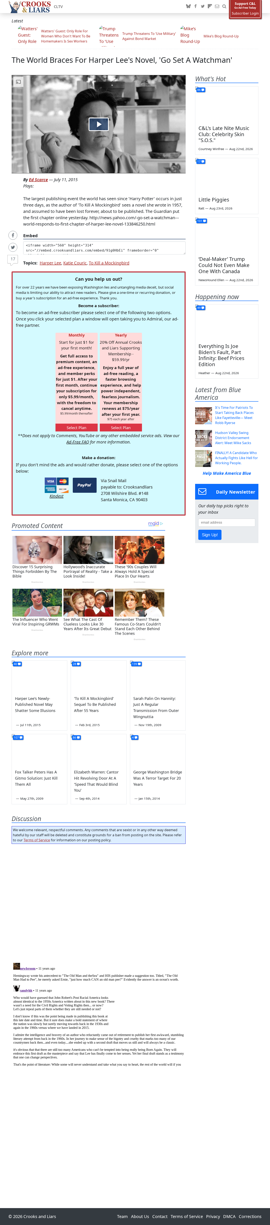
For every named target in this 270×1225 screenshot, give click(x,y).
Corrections (250, 1216)
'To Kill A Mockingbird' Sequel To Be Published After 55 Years (95, 704)
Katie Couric (75, 263)
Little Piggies (213, 199)
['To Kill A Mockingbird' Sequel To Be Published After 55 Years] (98, 676)
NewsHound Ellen (211, 280)
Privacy (213, 1216)
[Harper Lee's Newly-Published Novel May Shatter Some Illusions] (39, 676)
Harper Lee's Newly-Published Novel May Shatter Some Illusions (35, 704)
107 (16, 737)
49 (199, 308)
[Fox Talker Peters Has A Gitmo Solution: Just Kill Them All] (39, 749)
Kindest (56, 496)
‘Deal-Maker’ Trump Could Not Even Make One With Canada (224, 265)
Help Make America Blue (227, 473)
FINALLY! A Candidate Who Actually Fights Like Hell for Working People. (236, 457)
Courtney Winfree (211, 149)
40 (15, 664)
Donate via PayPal (85, 485)
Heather (204, 373)
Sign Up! (210, 534)
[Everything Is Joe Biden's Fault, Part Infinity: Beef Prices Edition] (226, 322)
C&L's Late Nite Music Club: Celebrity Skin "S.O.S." (223, 134)
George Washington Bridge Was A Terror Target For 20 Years (157, 778)
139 (134, 664)
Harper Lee (50, 263)
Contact (159, 1216)
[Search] (224, 6)
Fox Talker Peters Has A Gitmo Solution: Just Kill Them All (36, 778)
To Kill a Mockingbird (109, 263)
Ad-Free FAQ (77, 442)
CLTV (58, 6)
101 (199, 221)
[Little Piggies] (226, 176)
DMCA (229, 1216)
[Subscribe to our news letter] (217, 6)
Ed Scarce (38, 179)
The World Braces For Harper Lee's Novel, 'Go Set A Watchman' (122, 60)
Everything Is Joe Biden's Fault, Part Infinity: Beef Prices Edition (221, 355)
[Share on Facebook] (12, 235)
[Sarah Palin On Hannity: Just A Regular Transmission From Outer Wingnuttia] (157, 676)
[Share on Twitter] (12, 247)
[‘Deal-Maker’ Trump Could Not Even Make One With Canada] (226, 235)
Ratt (201, 208)
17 (13, 259)
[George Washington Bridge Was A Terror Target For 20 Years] (157, 749)
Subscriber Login (245, 13)
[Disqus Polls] (98, 902)
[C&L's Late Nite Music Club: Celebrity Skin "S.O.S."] (226, 104)
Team (122, 1216)
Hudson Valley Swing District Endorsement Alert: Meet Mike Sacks (233, 437)
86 (74, 737)
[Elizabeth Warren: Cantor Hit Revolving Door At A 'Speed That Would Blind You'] (98, 749)
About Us (140, 1216)
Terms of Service (37, 840)
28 (74, 664)
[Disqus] (99, 1014)
